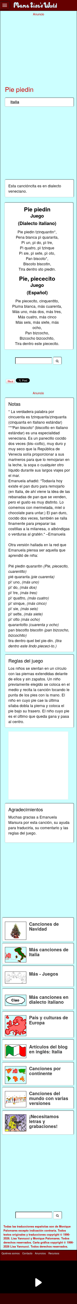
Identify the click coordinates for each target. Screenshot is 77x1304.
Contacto (27, 1253)
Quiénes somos (10, 1253)
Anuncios (40, 1253)
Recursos (53, 1253)
